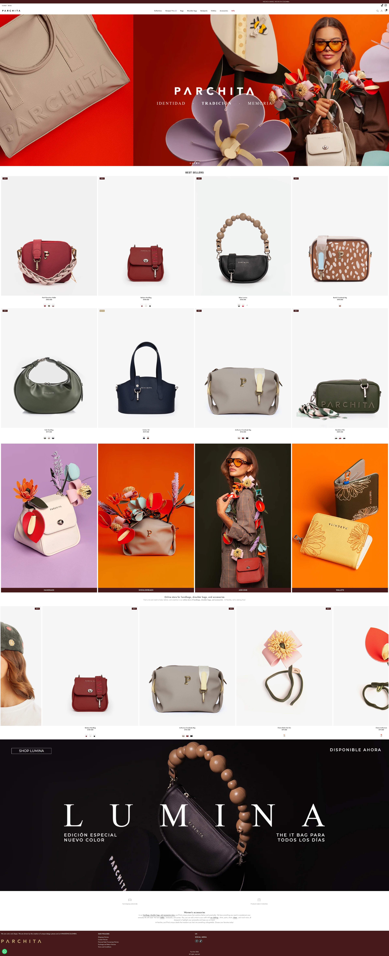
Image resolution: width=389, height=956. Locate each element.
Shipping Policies (103, 937)
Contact (4, 5)
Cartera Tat (146, 430)
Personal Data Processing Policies (108, 942)
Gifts (233, 11)
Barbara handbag (146, 298)
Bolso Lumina (243, 298)
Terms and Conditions (104, 947)
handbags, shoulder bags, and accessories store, (159, 915)
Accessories (224, 11)
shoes (235, 917)
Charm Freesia (86, 728)
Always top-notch (280, 728)
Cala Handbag (49, 430)
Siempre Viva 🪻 (171, 11)
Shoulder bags (192, 11)
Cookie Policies (103, 940)
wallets (162, 917)
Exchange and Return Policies (107, 944)
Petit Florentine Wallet (49, 298)
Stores (10, 5)
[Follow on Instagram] (196, 941)
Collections (158, 11)
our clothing (214, 917)
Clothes (213, 11)
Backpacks (204, 11)
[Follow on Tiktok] (200, 941)
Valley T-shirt (378, 728)
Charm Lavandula (183, 728)
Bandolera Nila (340, 430)
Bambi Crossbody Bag (340, 298)
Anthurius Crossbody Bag (243, 430)
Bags (182, 11)
